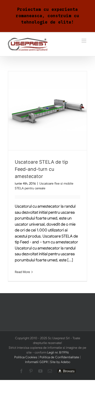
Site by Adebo (60, 362)
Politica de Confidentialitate (59, 357)
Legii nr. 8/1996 (58, 352)
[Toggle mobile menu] (84, 40)
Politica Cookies (25, 357)
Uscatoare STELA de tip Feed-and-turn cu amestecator (41, 169)
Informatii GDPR (36, 362)
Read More (22, 272)
